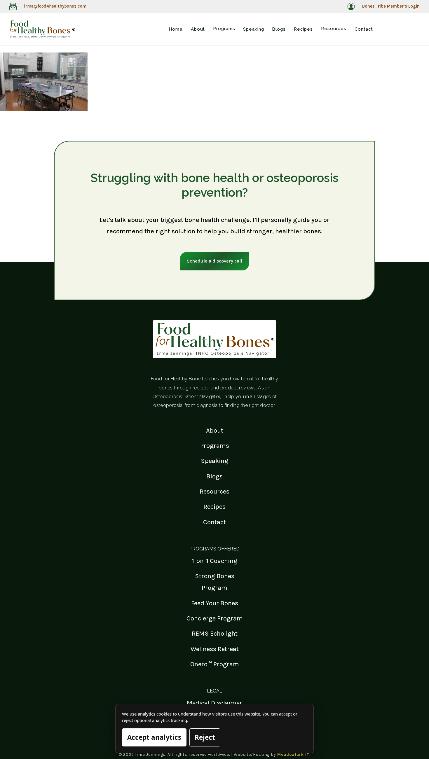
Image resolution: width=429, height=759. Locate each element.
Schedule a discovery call (214, 261)
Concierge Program (214, 618)
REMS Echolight (215, 633)
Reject (205, 737)
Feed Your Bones (214, 603)
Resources (214, 491)
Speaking (214, 461)
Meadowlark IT (293, 754)
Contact (214, 522)
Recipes (214, 506)
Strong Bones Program (214, 582)
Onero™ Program (214, 664)
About (214, 430)
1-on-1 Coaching (214, 561)
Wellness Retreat (215, 649)
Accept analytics (154, 737)
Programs (214, 446)
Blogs (214, 476)
